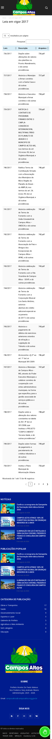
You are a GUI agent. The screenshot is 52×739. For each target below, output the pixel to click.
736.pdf (41, 54)
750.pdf (41, 466)
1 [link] (30, 484)
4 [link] (43, 484)
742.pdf (41, 234)
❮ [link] (26, 484)
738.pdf (41, 94)
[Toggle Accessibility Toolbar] (45, 732)
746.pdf (41, 355)
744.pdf (41, 288)
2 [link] (34, 484)
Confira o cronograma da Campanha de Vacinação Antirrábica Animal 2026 (32, 507)
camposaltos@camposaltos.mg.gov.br (21, 698)
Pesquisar (21, 42)
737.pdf (41, 75)
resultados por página (19, 36)
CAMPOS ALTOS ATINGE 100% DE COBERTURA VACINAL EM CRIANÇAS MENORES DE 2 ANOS (31, 520)
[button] (15, 48)
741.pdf (41, 209)
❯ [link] (47, 484)
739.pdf (41, 109)
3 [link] (38, 484)
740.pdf (41, 168)
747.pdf (41, 367)
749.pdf (41, 444)
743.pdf (41, 266)
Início (4, 18)
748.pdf (41, 412)
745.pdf (41, 326)
